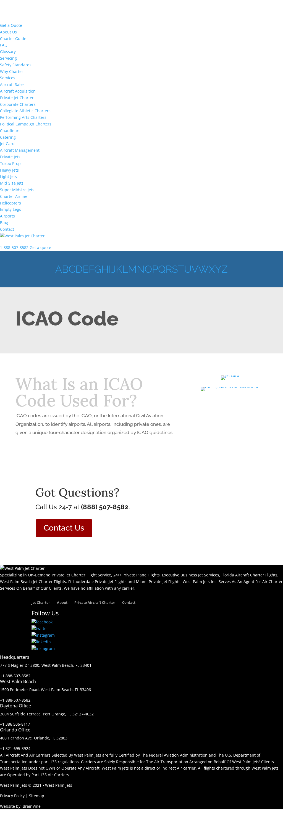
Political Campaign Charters (25, 124)
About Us (8, 32)
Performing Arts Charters (23, 117)
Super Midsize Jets (17, 189)
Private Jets (10, 156)
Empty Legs (10, 209)
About (62, 602)
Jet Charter (41, 602)
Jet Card (7, 143)
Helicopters (10, 203)
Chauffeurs (10, 130)
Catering (8, 137)
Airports (7, 216)
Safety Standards (16, 64)
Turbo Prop (10, 163)
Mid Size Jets (11, 183)
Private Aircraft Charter (94, 602)
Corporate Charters (18, 104)
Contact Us (64, 527)
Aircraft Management (20, 150)
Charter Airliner (14, 196)
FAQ (3, 45)
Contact (7, 229)
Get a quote (40, 247)
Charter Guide (13, 38)
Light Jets (8, 176)
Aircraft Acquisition (18, 91)
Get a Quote (11, 25)
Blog (4, 222)
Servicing (8, 58)
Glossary (8, 51)
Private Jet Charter (17, 97)
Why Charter (11, 71)
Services (7, 77)
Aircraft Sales (12, 84)
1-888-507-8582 (14, 247)
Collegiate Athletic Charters (25, 110)
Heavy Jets (9, 170)
